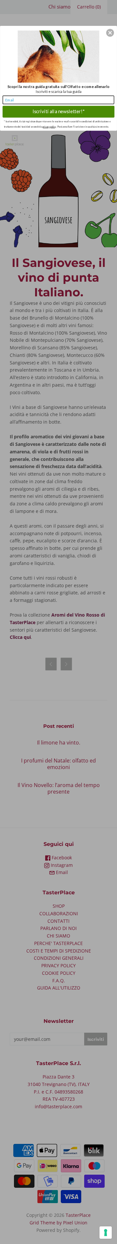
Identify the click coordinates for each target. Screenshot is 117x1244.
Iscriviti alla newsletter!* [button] (58, 111)
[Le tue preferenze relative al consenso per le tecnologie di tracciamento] (105, 1232)
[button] (110, 33)
